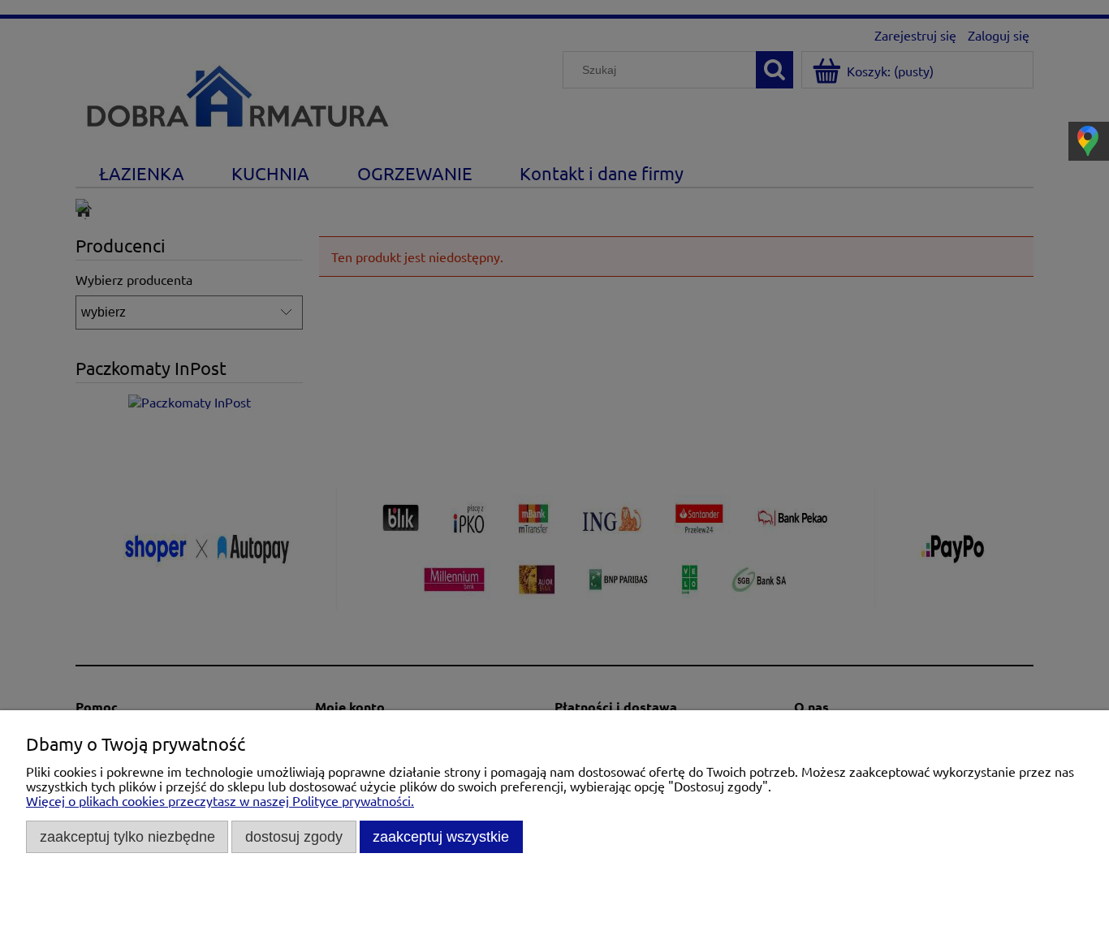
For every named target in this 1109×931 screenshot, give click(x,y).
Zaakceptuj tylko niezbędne (127, 836)
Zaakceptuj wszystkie (441, 836)
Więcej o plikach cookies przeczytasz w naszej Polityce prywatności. (220, 800)
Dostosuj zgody (294, 836)
